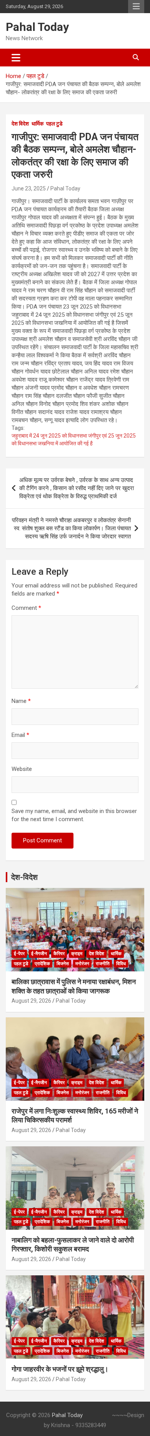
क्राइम (76, 953)
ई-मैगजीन (39, 953)
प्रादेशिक (42, 963)
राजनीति (103, 963)
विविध (121, 963)
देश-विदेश (24, 877)
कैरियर (59, 953)
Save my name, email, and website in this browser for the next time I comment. (74, 815)
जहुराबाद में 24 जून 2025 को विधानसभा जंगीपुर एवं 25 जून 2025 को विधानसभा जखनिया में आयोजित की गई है (74, 439)
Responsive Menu (136, 6)
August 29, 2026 (31, 1001)
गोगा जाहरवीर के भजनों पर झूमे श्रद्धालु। (60, 1369)
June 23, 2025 (29, 188)
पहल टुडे (54, 124)
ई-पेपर (19, 953)
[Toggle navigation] (16, 57)
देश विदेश (20, 124)
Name (21, 701)
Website (22, 769)
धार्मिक (37, 124)
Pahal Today (37, 27)
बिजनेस (63, 963)
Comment (26, 607)
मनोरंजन (82, 963)
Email (20, 735)
